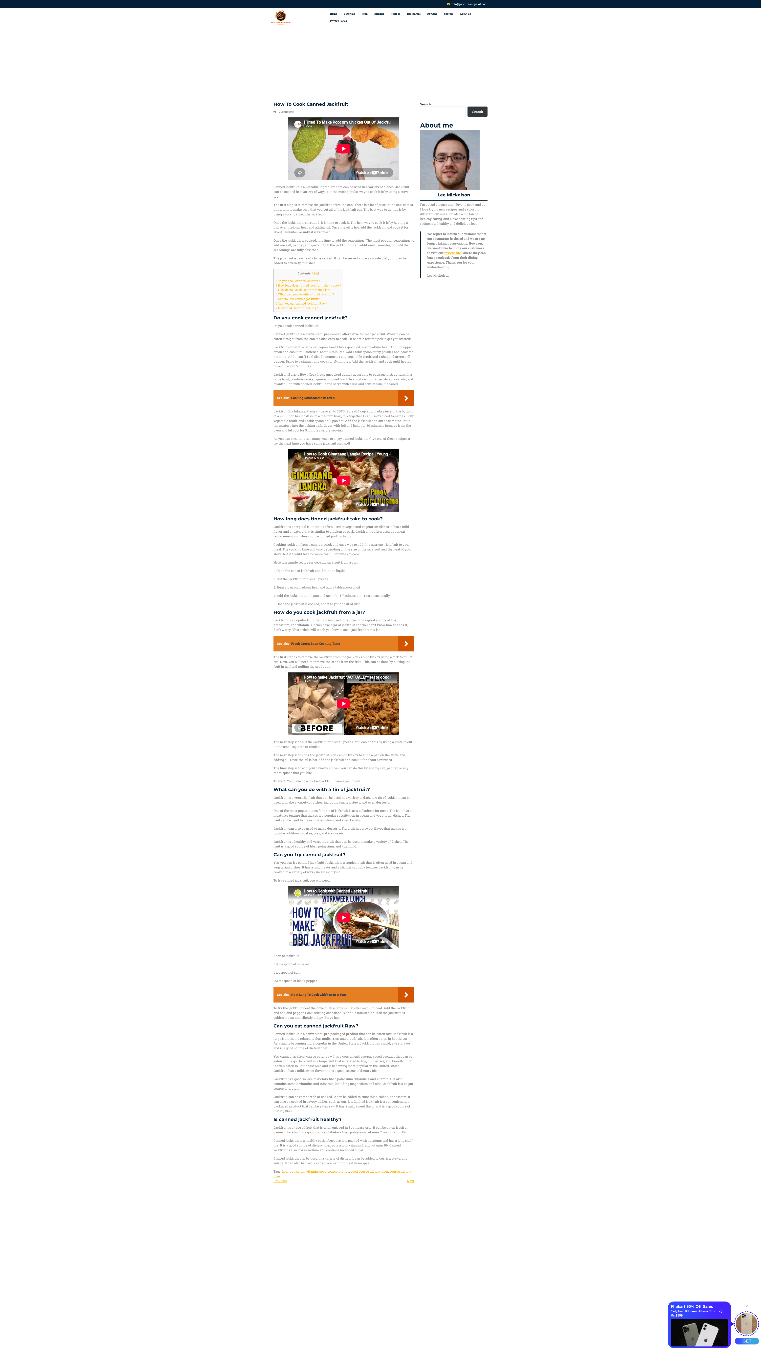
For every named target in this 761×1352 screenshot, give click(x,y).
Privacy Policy (338, 21)
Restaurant (414, 13)
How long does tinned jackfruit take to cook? (308, 285)
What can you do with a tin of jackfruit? (305, 294)
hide (315, 273)
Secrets (448, 13)
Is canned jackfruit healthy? (297, 308)
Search (425, 104)
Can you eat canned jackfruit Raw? (301, 303)
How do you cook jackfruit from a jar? (303, 290)
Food (365, 13)
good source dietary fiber (369, 1171)
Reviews (432, 13)
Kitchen (379, 13)
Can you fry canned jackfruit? (298, 299)
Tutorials (349, 13)
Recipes (395, 13)
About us (465, 13)
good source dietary (334, 1171)
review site (452, 253)
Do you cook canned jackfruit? (298, 281)
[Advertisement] (380, 64)
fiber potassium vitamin (300, 1171)
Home (333, 13)
